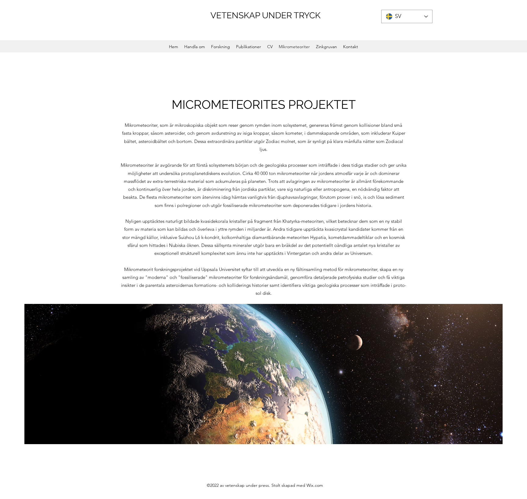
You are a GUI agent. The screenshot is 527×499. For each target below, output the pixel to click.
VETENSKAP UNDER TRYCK (265, 15)
